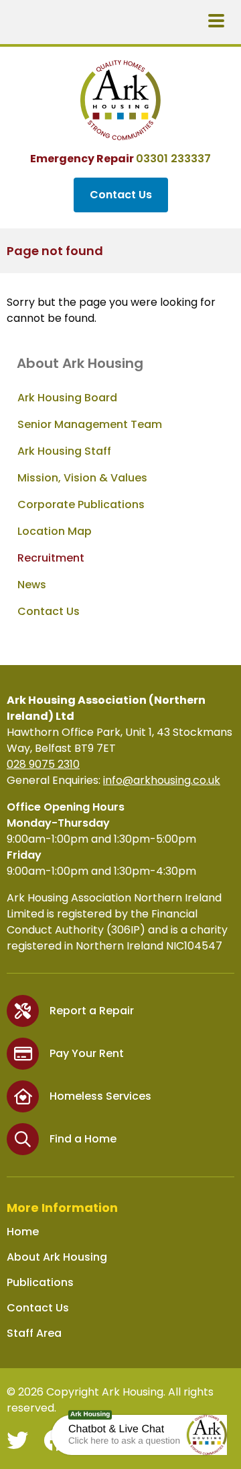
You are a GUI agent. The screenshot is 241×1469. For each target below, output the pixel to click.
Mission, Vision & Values (82, 477)
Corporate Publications (81, 504)
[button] (207, 1435)
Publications (40, 1282)
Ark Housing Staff (64, 451)
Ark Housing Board (67, 397)
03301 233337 (173, 158)
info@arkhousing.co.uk (161, 780)
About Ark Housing (57, 1257)
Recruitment (50, 558)
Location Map (54, 531)
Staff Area (34, 1333)
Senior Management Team (89, 424)
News (31, 584)
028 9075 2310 (43, 764)
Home (23, 1231)
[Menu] (216, 22)
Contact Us (121, 194)
